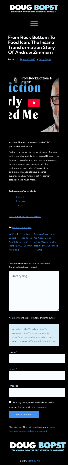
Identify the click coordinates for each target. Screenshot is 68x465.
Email (13, 369)
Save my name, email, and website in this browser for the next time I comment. (31, 404)
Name (13, 352)
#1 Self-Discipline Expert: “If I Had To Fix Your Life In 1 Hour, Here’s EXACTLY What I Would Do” (21, 242)
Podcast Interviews (21, 227)
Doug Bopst (45, 59)
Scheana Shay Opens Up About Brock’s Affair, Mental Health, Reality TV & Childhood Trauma (46, 242)
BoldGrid (35, 460)
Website (14, 385)
